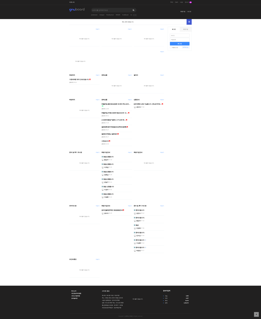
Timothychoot (110, 15)
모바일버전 (74, 298)
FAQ (171, 2)
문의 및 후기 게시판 (75, 152)
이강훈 (138, 243)
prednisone (94, 15)
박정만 (138, 250)
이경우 (106, 189)
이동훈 (106, 197)
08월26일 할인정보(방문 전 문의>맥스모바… (116, 104)
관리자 (138, 107)
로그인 (189, 11)
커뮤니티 (72, 2)
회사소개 (73, 291)
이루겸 (106, 167)
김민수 (138, 213)
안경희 (138, 228)
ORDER (118, 15)
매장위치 (72, 75)
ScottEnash (125, 15)
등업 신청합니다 (108, 186)
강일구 (106, 182)
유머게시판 (72, 206)
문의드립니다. (140, 217)
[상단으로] (256, 314)
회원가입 (182, 11)
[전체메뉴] (189, 22)
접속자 (188, 2)
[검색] (133, 10)
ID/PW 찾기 (186, 47)
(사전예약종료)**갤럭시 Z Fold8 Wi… (114, 120)
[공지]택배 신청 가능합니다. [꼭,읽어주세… (148, 104)
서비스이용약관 (75, 296)
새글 (181, 2)
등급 (137, 225)
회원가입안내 (106, 152)
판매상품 (104, 75)
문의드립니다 (140, 210)
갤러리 (136, 75)
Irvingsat (102, 15)
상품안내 (136, 99)
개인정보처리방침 (76, 293)
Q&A (176, 2)
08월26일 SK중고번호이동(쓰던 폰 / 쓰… (115, 113)
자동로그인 (175, 47)
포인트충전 (72, 259)
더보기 (97, 29)
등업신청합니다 (108, 157)
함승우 (106, 160)
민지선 (138, 235)
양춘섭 (106, 175)
